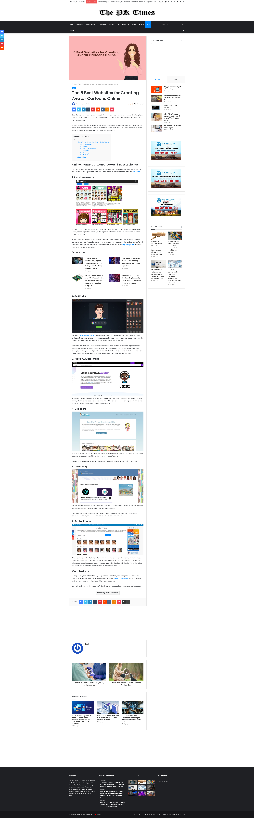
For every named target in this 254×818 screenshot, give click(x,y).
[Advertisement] (108, 623)
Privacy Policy (163, 814)
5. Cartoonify (85, 153)
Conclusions (82, 157)
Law (118, 24)
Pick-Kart (99, 814)
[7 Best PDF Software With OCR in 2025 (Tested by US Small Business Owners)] (108, 707)
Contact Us (154, 814)
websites (136, 172)
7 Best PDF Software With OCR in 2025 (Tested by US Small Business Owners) (108, 718)
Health (111, 24)
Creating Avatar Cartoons (108, 593)
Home (75, 84)
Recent (176, 79)
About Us (147, 814)
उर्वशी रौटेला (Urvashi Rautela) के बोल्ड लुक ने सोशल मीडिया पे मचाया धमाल (172, 117)
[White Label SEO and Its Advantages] (156, 128)
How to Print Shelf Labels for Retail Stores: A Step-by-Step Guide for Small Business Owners (174, 247)
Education (79, 24)
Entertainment (91, 24)
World (72, 30)
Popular (157, 79)
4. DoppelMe (85, 150)
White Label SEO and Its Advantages (172, 127)
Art (71, 24)
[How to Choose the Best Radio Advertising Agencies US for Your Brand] (151, 787)
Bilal (77, 104)
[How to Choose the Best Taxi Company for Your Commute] (156, 98)
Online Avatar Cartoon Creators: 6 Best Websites (93, 142)
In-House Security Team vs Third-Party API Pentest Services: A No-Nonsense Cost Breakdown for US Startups (81, 719)
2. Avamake (85, 146)
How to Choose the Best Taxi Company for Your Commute (172, 98)
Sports (141, 24)
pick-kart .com (180, 814)
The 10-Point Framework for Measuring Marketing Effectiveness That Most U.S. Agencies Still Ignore (174, 276)
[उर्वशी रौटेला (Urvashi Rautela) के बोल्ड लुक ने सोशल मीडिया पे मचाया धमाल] (156, 117)
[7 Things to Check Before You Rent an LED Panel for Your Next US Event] (142, 793)
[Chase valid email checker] (156, 108)
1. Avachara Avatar (86, 144)
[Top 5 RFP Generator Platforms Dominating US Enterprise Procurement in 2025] (132, 707)
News (134, 24)
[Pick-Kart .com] (127, 12)
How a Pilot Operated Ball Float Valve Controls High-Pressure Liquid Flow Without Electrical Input (128, 1)
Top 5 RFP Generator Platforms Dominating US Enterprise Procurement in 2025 (131, 718)
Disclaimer (172, 814)
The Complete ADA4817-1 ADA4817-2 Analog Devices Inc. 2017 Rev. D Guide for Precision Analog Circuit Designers (94, 280)
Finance (103, 24)
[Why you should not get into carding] (156, 89)
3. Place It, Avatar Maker (89, 148)
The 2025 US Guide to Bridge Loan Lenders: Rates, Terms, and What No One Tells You (158, 274)
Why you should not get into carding (172, 88)
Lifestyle (125, 24)
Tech (148, 24)
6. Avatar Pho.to (86, 155)
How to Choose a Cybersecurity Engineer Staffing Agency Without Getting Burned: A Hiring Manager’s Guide (94, 263)
